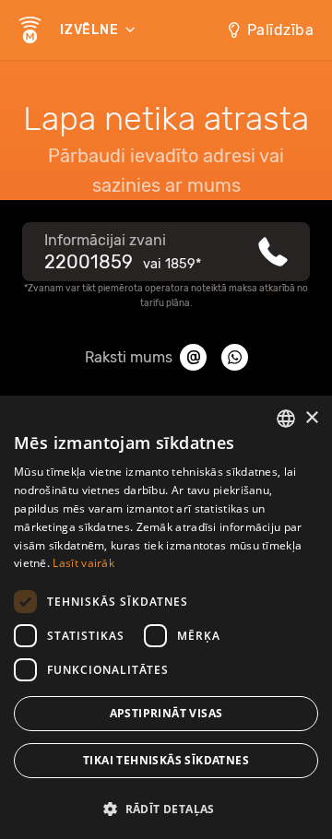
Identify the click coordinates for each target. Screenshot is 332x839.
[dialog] (166, 617)
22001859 (88, 262)
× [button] (311, 418)
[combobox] (286, 418)
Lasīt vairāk (83, 563)
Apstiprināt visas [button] (166, 713)
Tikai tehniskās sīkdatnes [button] (166, 760)
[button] (166, 808)
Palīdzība (280, 30)
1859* (183, 264)
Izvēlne (91, 30)
